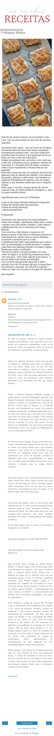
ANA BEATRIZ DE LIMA (18, 335)
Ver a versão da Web (27, 728)
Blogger (35, 733)
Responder (13, 326)
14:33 (19, 299)
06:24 (32, 335)
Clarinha (12, 299)
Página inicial (27, 723)
